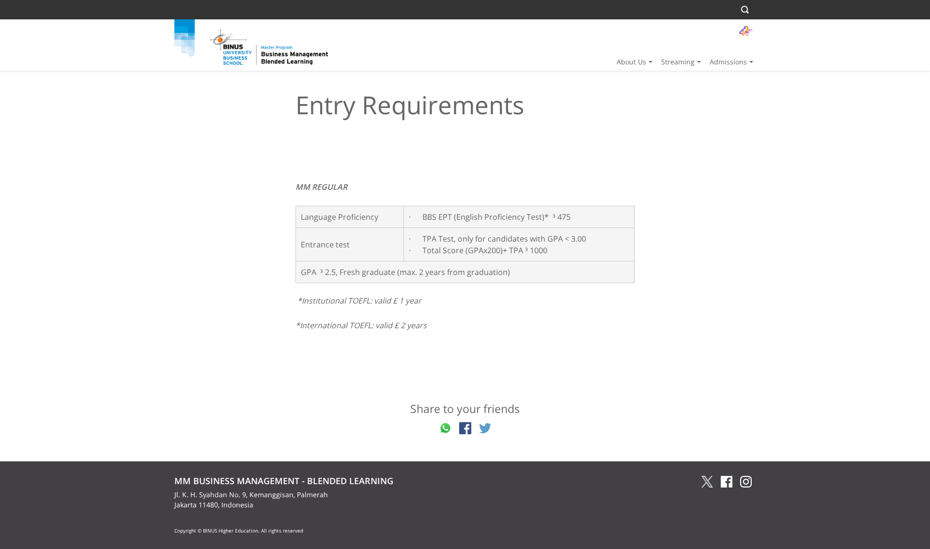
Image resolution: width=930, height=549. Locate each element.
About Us (631, 61)
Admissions (728, 61)
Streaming (678, 61)
